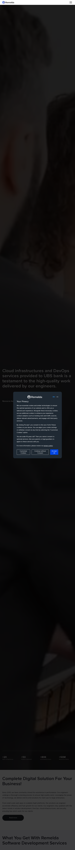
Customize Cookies (23, 452)
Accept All (54, 452)
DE (57, 397)
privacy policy (48, 446)
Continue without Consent (40, 452)
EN (54, 397)
